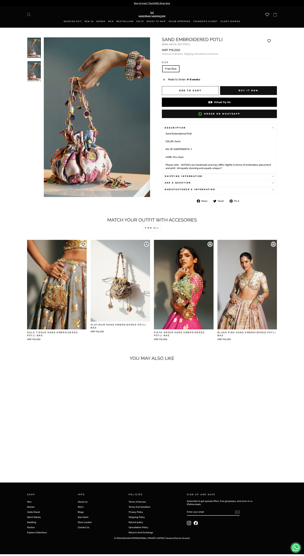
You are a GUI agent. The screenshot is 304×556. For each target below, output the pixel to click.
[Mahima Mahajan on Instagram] (189, 523)
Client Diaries (230, 21)
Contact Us (83, 527)
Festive (31, 527)
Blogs (81, 512)
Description (175, 128)
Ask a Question (178, 183)
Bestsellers (125, 21)
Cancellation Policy (138, 527)
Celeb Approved (180, 21)
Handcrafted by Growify (178, 538)
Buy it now (248, 90)
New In (89, 21)
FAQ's (81, 507)
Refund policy (136, 522)
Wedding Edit (73, 21)
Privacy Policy (136, 512)
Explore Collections (37, 532)
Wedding (31, 522)
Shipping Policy (137, 517)
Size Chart (83, 517)
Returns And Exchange (141, 532)
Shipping (189, 54)
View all (152, 228)
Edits (140, 21)
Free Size (170, 68)
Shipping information (183, 176)
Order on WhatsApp (222, 113)
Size (165, 62)
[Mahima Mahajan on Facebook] (196, 523)
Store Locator (85, 522)
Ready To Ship (156, 21)
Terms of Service (137, 501)
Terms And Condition (139, 507)
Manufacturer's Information (190, 189)
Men (111, 21)
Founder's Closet (205, 21)
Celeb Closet (33, 512)
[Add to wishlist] (269, 41)
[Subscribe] (237, 512)
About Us (83, 501)
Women (100, 21)
